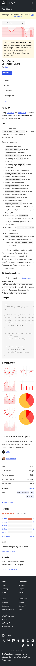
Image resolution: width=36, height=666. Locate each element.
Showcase (23, 582)
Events (21, 602)
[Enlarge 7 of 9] (31, 382)
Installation (8, 91)
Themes (22, 585)
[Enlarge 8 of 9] (31, 396)
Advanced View (8, 502)
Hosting (5, 589)
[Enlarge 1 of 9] (15, 369)
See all (31, 536)
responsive (25, 492)
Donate (22, 606)
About (4, 582)
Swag (22, 609)
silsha (6, 67)
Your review (6, 536)
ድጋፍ (5, 101)
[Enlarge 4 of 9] (15, 409)
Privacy (5, 592)
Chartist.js (10, 113)
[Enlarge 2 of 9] (15, 382)
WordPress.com (9, 616)
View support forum (9, 551)
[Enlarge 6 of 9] (31, 369)
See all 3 (31, 488)
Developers (6, 606)
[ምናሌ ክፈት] (33, 3)
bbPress (6, 623)
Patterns (22, 592)
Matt (5, 619)
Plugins (21, 589)
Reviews (7, 85)
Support (5, 602)
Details (6, 80)
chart (18, 492)
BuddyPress (7, 627)
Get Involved (24, 599)
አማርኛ (9, 636)
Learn (4, 599)
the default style (25, 278)
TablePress (22, 113)
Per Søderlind (11, 459)
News (4, 585)
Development (9, 96)
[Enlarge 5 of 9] (15, 423)
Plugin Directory (7, 9)
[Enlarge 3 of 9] (15, 396)
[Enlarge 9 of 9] (31, 413)
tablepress (30, 496)
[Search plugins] (23, 23)
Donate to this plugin (9, 569)
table (31, 492)
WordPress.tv (8, 609)
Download (6, 72)
